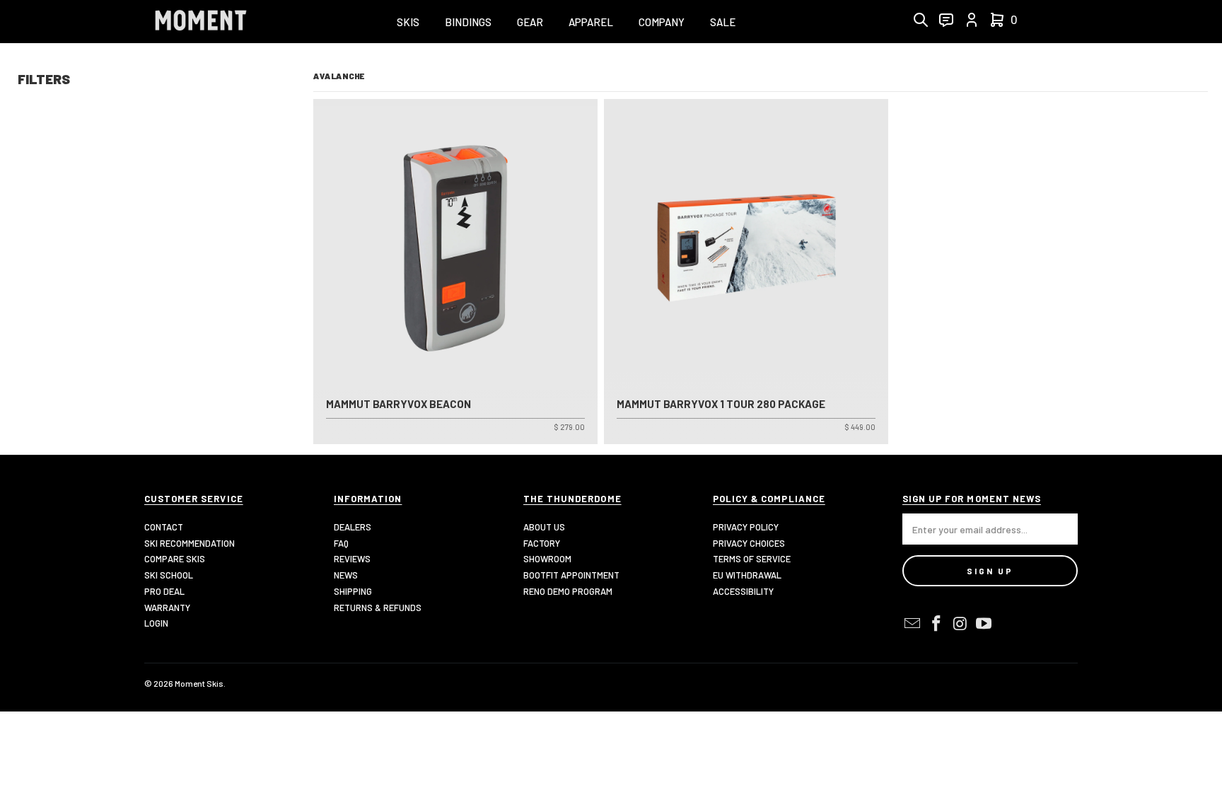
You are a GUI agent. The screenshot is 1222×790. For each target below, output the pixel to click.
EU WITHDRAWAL (747, 575)
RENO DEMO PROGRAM (567, 591)
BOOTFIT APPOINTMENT (571, 575)
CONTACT (163, 527)
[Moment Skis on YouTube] (984, 624)
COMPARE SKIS (174, 558)
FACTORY (541, 543)
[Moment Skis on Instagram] (960, 624)
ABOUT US (544, 527)
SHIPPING (353, 591)
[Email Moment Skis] (913, 624)
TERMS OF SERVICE (752, 558)
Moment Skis (199, 683)
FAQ (341, 543)
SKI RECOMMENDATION (189, 543)
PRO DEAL (164, 591)
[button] (408, 23)
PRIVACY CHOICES (749, 543)
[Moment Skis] (200, 21)
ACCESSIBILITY (743, 591)
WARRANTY (167, 607)
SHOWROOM (547, 558)
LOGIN (156, 623)
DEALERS (352, 527)
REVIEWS (352, 558)
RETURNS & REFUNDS (377, 607)
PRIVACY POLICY (746, 527)
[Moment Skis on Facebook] (937, 624)
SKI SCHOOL (168, 575)
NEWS (346, 575)
